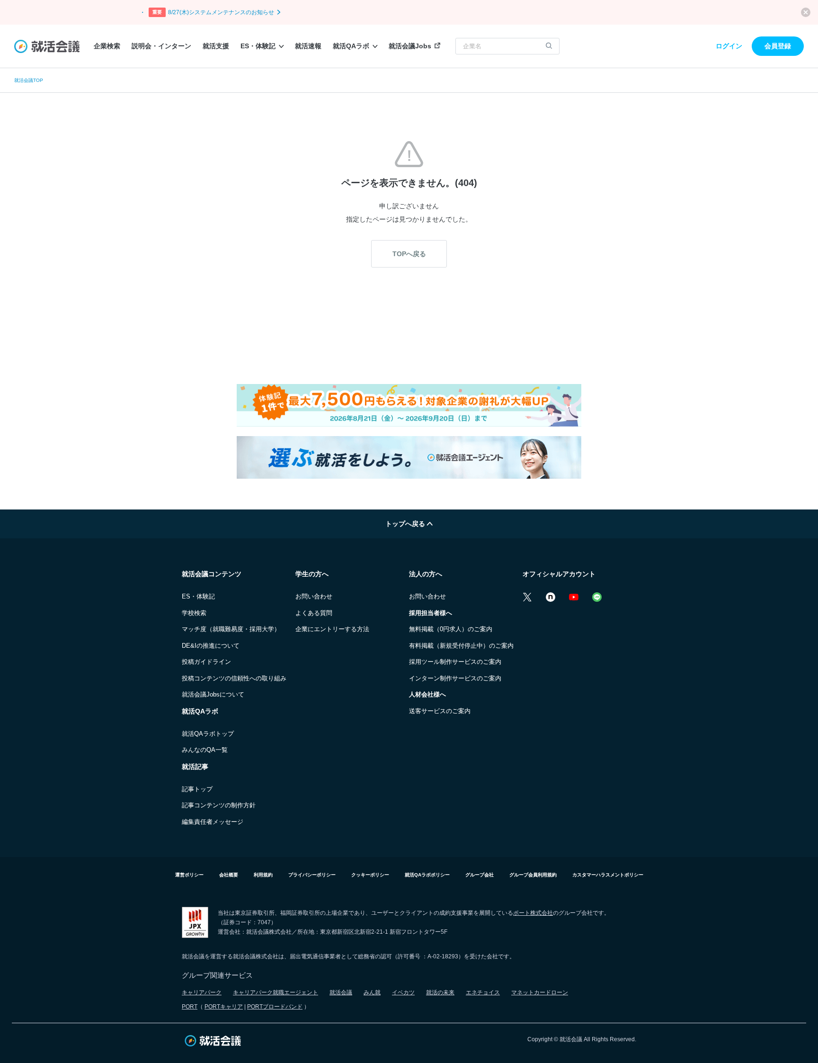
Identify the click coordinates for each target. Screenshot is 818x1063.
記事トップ (197, 789)
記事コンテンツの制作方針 (219, 805)
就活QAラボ (351, 46)
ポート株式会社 (533, 913)
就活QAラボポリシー (427, 874)
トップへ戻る (406, 523)
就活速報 (308, 46)
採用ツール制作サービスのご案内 (455, 661)
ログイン (729, 46)
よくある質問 (313, 612)
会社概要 (228, 874)
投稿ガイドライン (206, 661)
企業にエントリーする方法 (332, 629)
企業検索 (107, 46)
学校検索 (194, 612)
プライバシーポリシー (312, 874)
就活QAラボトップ (208, 733)
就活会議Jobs (410, 46)
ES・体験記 (258, 46)
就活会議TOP (28, 80)
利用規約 (263, 874)
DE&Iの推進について (211, 645)
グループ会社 (479, 874)
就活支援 (216, 46)
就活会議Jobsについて (213, 694)
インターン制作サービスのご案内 (455, 678)
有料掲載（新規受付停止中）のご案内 (461, 645)
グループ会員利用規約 (533, 874)
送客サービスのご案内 (440, 711)
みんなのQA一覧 (205, 749)
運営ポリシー (189, 874)
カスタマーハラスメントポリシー (607, 874)
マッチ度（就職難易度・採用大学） (231, 629)
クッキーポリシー (370, 874)
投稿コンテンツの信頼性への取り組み (234, 678)
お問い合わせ (313, 596)
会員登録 (778, 46)
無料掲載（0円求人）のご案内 (450, 629)
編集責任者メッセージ (212, 821)
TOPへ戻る (409, 254)
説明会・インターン (161, 46)
